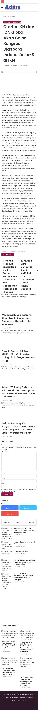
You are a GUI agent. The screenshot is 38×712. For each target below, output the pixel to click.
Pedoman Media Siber (19, 701)
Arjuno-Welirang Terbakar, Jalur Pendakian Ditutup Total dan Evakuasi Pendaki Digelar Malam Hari (18, 392)
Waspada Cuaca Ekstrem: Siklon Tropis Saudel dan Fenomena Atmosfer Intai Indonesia (16, 319)
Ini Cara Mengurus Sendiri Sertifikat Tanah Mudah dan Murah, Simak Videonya (26, 681)
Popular (7, 522)
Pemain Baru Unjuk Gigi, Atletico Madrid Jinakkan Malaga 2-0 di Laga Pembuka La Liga (18, 356)
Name (3, 473)
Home (4, 16)
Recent (17, 522)
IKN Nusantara (17, 22)
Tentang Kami (14, 697)
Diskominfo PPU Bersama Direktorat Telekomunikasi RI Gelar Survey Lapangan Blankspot (24, 577)
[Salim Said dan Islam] (6, 554)
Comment (4, 451)
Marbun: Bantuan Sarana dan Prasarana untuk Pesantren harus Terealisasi (24, 562)
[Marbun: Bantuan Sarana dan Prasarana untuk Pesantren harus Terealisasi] (6, 565)
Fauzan (7, 65)
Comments (30, 522)
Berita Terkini (11, 16)
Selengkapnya (7, 254)
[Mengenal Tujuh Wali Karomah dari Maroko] (6, 545)
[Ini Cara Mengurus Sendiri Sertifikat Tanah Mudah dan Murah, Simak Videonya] (28, 666)
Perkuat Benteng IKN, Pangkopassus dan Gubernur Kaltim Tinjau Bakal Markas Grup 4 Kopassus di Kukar (18, 428)
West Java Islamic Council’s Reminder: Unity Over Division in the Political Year (25, 530)
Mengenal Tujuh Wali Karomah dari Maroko (24, 543)
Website (3, 484)
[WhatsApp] (1, 711)
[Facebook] (0, 711)
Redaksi (30, 697)
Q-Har (32, 694)
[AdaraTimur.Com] (12, 7)
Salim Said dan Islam (21, 552)
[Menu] (2, 8)
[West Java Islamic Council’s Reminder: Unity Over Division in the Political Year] (6, 534)
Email (3, 478)
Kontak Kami (23, 697)
